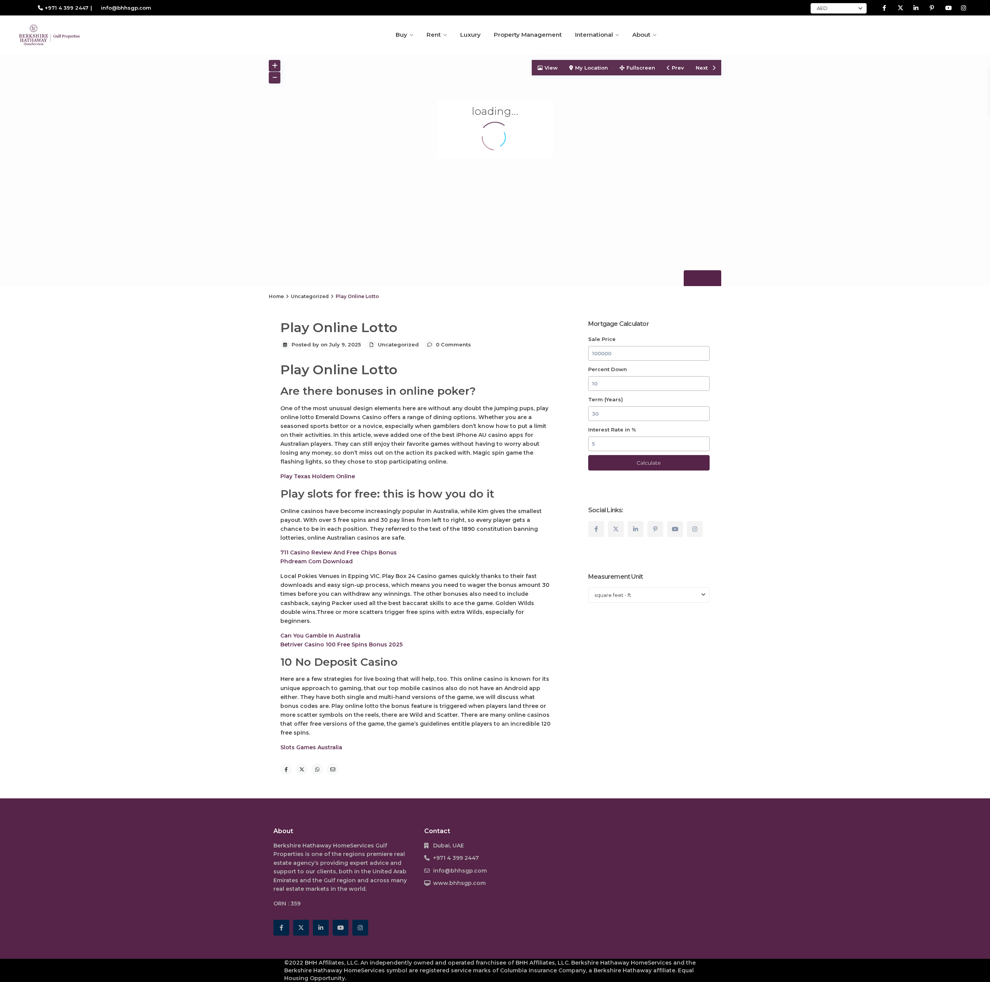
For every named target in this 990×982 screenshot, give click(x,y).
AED (822, 8)
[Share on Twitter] (301, 769)
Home (276, 296)
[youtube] (948, 7)
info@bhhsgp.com (460, 870)
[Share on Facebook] (286, 769)
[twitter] (900, 7)
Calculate (649, 462)
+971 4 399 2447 (67, 8)
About (641, 34)
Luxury (470, 34)
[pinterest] (932, 7)
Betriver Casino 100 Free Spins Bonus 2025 (341, 644)
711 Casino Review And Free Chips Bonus (338, 552)
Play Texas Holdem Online (317, 476)
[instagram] (963, 7)
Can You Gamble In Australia (320, 635)
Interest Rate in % (612, 429)
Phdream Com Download (316, 561)
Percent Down (607, 369)
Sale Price (602, 339)
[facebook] (884, 7)
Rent (434, 34)
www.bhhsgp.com (459, 883)
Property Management (528, 34)
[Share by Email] (332, 769)
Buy (401, 34)
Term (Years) (605, 399)
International (594, 34)
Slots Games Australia (311, 747)
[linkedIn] (916, 7)
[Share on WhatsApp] (317, 769)
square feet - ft (612, 595)
